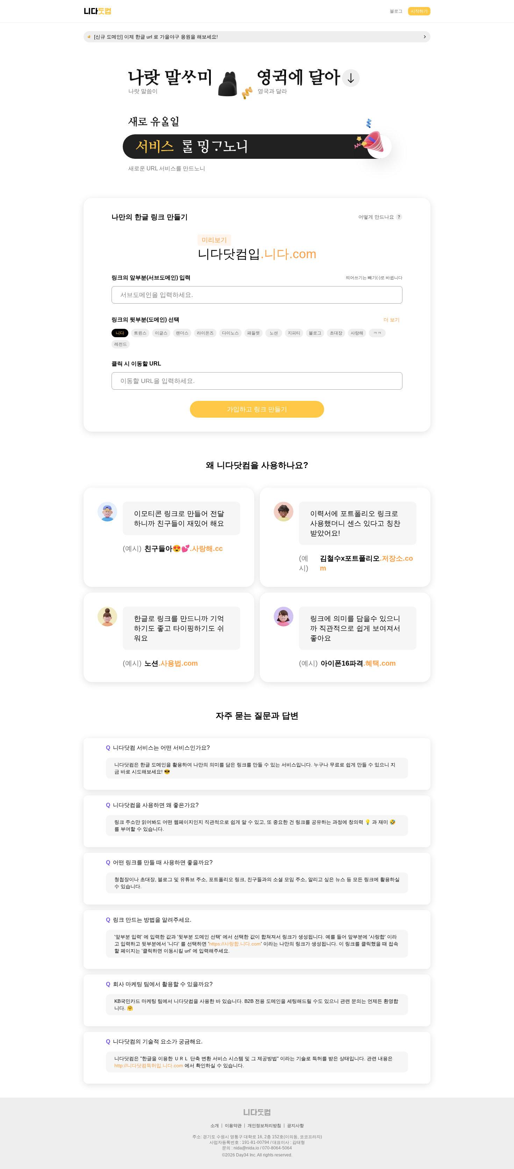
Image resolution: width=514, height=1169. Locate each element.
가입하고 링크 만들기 (257, 409)
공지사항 (295, 1125)
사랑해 (357, 333)
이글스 (161, 333)
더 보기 (392, 320)
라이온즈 (205, 333)
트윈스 (140, 333)
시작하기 (419, 11)
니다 (120, 333)
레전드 (120, 344)
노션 (274, 333)
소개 (214, 1125)
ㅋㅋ (377, 333)
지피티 (294, 333)
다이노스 (230, 333)
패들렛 (253, 333)
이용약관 (233, 1125)
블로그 (396, 11)
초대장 (336, 333)
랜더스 (182, 333)
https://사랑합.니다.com (235, 944)
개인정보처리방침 (264, 1125)
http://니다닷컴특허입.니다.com (148, 1065)
